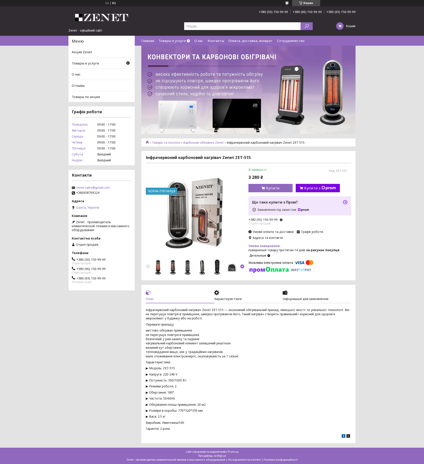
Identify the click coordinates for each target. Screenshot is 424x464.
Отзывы (78, 85)
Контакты (216, 40)
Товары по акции (86, 96)
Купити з (312, 188)
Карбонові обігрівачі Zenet (203, 143)
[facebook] (343, 436)
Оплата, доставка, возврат (250, 40)
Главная (147, 40)
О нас (198, 40)
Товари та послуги (166, 143)
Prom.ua (233, 452)
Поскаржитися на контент (244, 460)
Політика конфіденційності (281, 460)
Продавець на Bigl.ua (212, 456)
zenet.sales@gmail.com (93, 188)
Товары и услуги (172, 40)
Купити (273, 188)
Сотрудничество (291, 40)
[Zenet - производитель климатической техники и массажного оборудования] (101, 17)
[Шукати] (307, 26)
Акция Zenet (82, 52)
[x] (348, 436)
